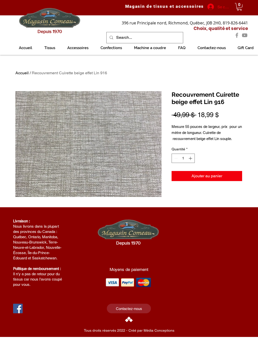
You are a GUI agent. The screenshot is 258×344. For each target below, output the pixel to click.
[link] (239, 7)
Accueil (22, 73)
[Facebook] (237, 35)
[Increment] (191, 158)
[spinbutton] (183, 158)
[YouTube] (244, 35)
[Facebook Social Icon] (18, 308)
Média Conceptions (159, 330)
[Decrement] (175, 158)
